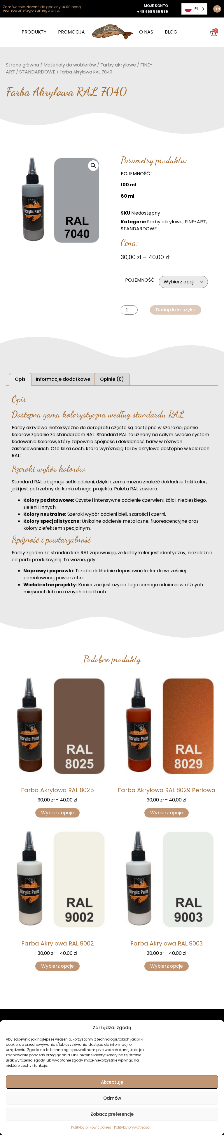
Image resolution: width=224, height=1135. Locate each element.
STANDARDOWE (37, 72)
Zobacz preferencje (112, 1114)
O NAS (146, 32)
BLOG (171, 32)
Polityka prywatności (132, 1127)
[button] (93, 165)
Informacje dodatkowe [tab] (63, 379)
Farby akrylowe (118, 65)
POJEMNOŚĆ (139, 280)
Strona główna (22, 65)
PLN (217, 8)
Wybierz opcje (57, 812)
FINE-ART (195, 221)
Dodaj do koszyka (175, 309)
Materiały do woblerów (69, 65)
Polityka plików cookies (91, 1127)
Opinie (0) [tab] (112, 379)
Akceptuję (112, 1082)
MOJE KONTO (156, 5)
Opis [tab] (20, 379)
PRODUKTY (34, 32)
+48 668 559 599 (152, 11)
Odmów (112, 1098)
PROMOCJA (71, 32)
